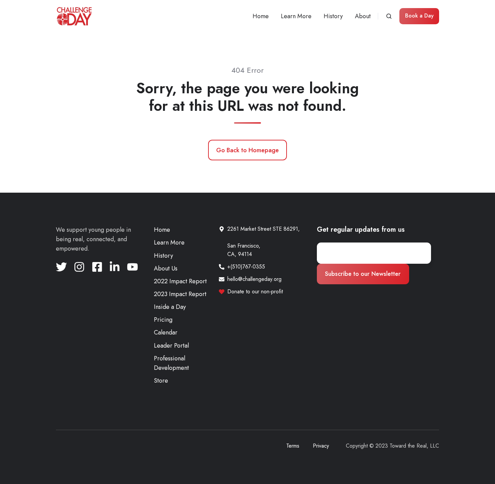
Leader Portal (171, 345)
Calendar (165, 332)
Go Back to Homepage (247, 150)
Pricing (163, 319)
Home (261, 16)
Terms (292, 446)
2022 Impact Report (180, 281)
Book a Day (419, 16)
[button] (389, 16)
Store (161, 380)
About (363, 16)
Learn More (296, 16)
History (333, 16)
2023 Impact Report (180, 294)
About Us (165, 268)
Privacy (321, 446)
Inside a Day (170, 306)
